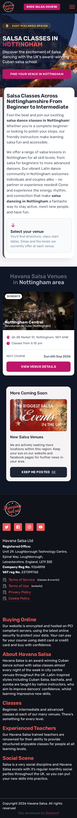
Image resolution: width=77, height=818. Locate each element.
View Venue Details (38, 367)
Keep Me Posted (36, 472)
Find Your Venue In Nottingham (37, 74)
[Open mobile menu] (72, 7)
